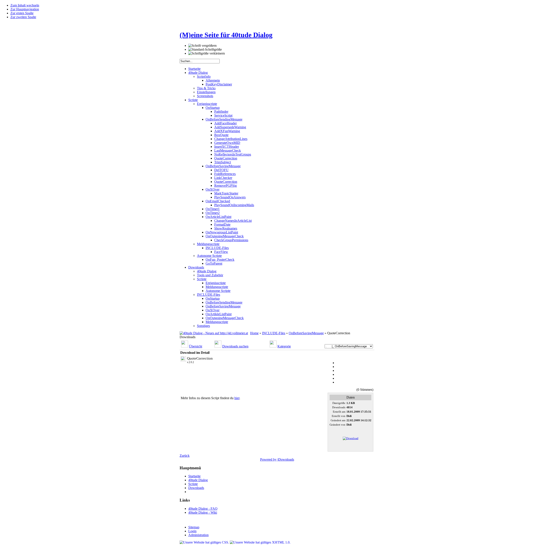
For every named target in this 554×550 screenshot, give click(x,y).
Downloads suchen (235, 346)
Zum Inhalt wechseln (24, 5)
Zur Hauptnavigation (24, 9)
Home (254, 333)
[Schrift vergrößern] (202, 46)
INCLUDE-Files (273, 333)
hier (236, 398)
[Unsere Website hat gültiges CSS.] (205, 542)
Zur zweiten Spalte (23, 17)
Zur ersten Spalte (22, 13)
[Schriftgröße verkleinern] (206, 53)
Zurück (185, 455)
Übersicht (195, 346)
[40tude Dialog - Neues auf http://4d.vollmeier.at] (214, 333)
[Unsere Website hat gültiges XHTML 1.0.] (260, 542)
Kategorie (284, 346)
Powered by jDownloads (277, 459)
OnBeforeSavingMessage (306, 333)
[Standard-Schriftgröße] (205, 49)
